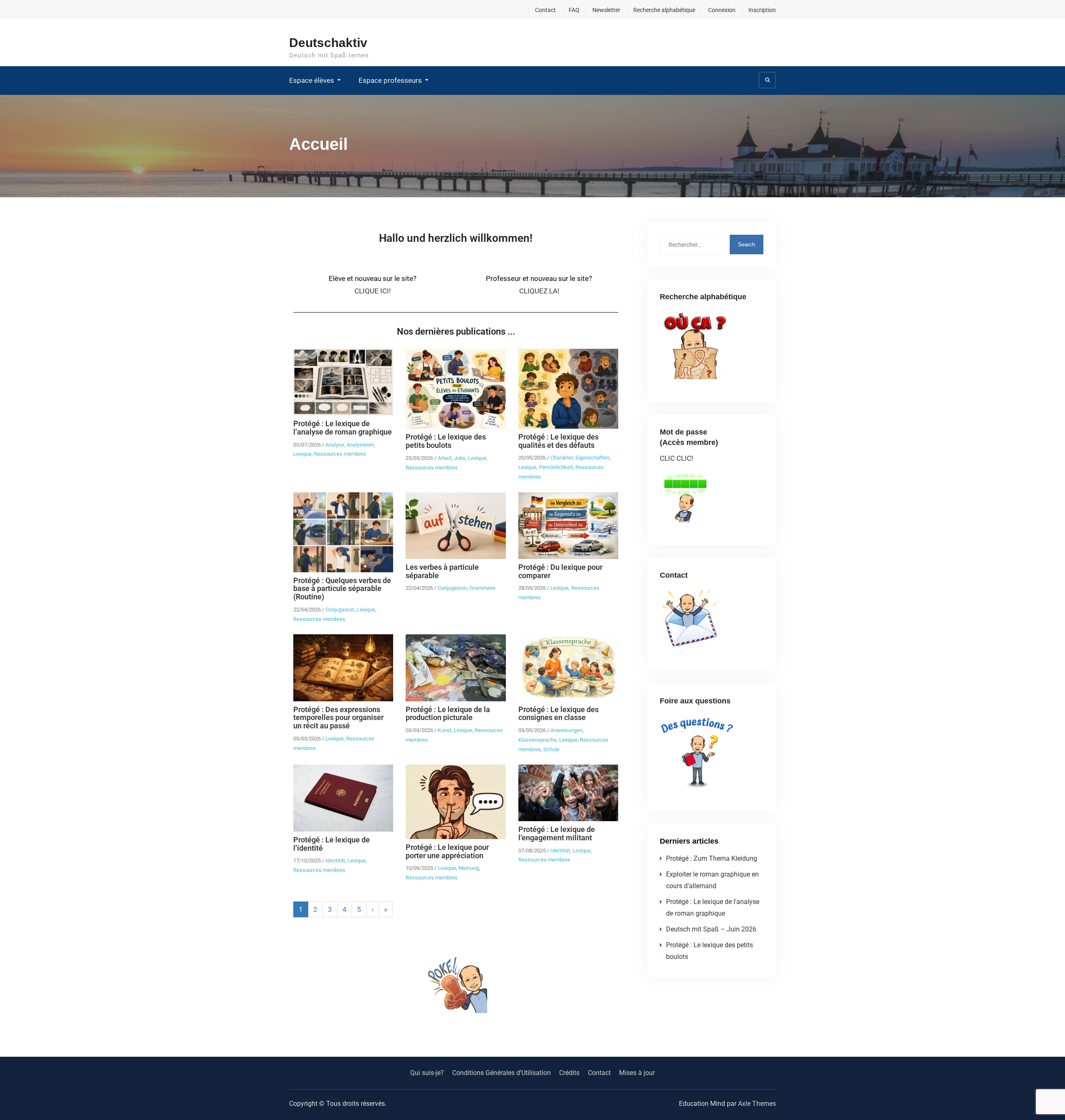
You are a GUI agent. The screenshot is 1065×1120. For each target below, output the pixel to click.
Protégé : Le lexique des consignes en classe (558, 713)
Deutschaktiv (328, 43)
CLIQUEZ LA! (539, 291)
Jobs (460, 458)
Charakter (561, 457)
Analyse (334, 445)
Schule (551, 749)
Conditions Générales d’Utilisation (501, 1073)
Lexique (302, 454)
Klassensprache (537, 740)
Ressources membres (340, 454)
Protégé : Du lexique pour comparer (560, 571)
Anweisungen (566, 730)
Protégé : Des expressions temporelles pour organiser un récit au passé (338, 717)
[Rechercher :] (711, 244)
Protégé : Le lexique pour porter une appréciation (447, 851)
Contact (545, 10)
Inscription (762, 10)
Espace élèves (311, 80)
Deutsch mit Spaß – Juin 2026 (711, 929)
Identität (335, 860)
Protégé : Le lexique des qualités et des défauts (558, 440)
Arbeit (444, 458)
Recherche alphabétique (664, 10)
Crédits (569, 1073)
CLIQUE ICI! (372, 291)
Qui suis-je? (427, 1073)
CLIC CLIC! (676, 458)
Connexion (722, 10)
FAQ (574, 10)
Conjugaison (339, 609)
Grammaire (482, 588)
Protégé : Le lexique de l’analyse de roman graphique (342, 427)
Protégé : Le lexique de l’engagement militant (556, 833)
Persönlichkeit (556, 467)
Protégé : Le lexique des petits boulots (446, 440)
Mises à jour (637, 1073)
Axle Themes (757, 1104)
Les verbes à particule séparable (442, 571)
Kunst (444, 730)
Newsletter (606, 10)
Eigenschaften (592, 457)
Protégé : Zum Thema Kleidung (711, 858)
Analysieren (360, 445)
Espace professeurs (390, 80)
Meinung (468, 868)
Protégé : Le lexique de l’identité (331, 843)
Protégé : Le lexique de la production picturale (448, 713)
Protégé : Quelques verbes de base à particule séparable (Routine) (342, 588)
